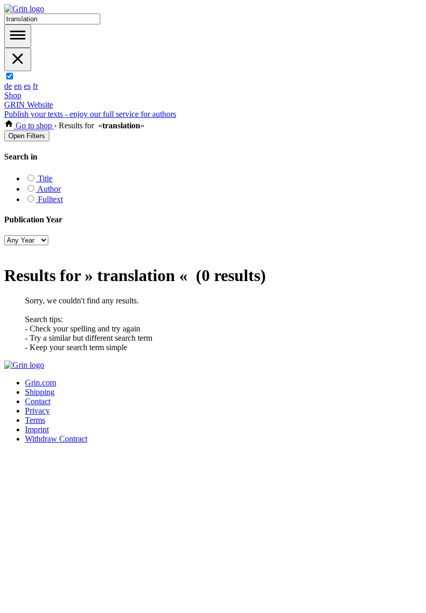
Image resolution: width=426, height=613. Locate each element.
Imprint (37, 429)
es (27, 86)
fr (35, 86)
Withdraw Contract (56, 438)
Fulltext (49, 199)
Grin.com (40, 382)
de (8, 86)
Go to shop (34, 125)
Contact (37, 401)
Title (44, 178)
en (18, 86)
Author (48, 188)
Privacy (37, 410)
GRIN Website (28, 104)
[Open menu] (17, 36)
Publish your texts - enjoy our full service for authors (90, 114)
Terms (35, 420)
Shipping (40, 392)
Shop (12, 95)
